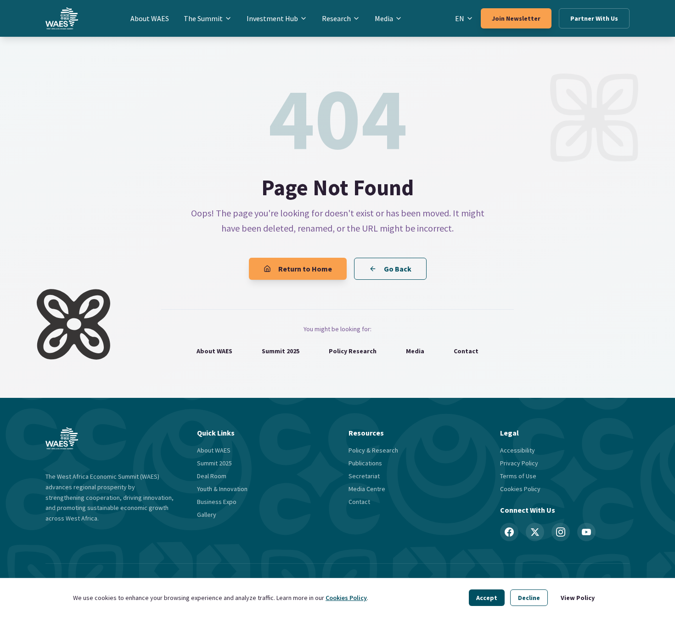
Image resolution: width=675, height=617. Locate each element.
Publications (365, 463)
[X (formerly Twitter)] (535, 532)
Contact (466, 351)
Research (336, 18)
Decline (529, 598)
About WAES (149, 18)
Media (384, 18)
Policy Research (353, 351)
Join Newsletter (516, 18)
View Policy (578, 598)
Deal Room (211, 476)
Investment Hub (272, 18)
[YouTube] (586, 532)
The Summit (203, 18)
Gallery (206, 514)
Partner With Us (594, 18)
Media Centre (367, 489)
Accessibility (517, 450)
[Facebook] (509, 532)
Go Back (397, 268)
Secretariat (364, 476)
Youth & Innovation (222, 489)
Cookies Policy (346, 598)
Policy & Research (373, 450)
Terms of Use (518, 476)
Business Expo (216, 502)
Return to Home (305, 268)
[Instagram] (560, 532)
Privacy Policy (519, 463)
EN (459, 18)
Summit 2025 (280, 351)
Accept (486, 598)
